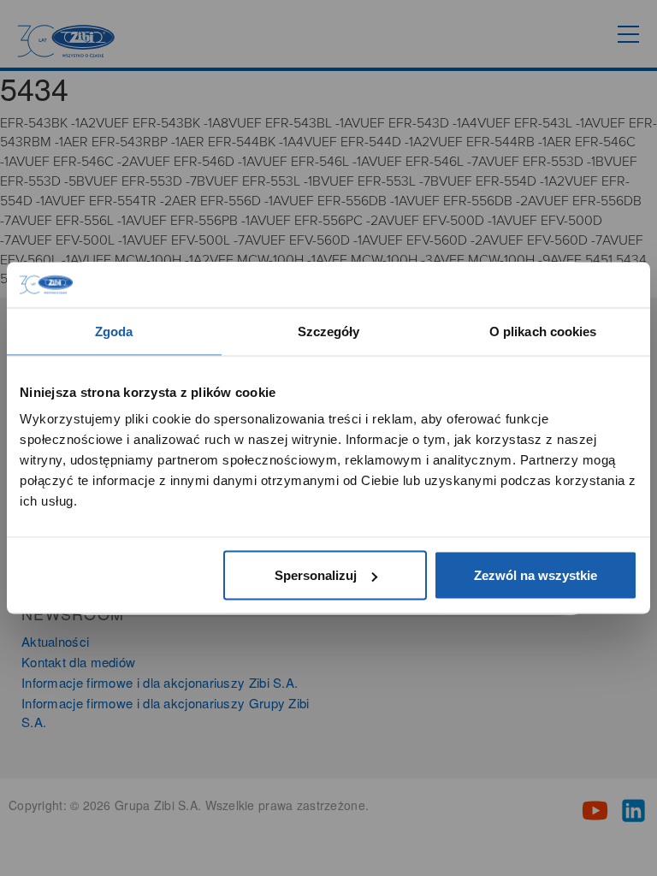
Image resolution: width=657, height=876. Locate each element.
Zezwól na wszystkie (535, 575)
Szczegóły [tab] (329, 330)
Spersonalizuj (316, 575)
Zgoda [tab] (114, 330)
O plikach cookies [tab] (543, 330)
